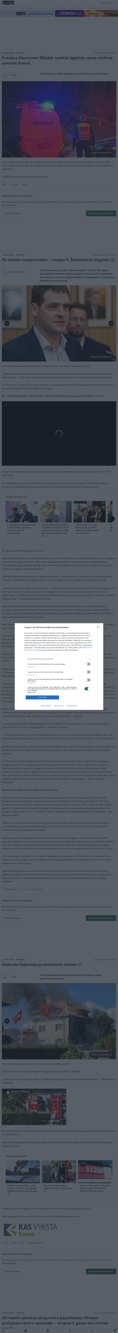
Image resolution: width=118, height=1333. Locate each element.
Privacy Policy (72, 706)
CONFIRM (42, 697)
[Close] (99, 627)
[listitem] (59, 659)
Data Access (59, 706)
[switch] (88, 664)
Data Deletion (46, 706)
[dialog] (59, 666)
